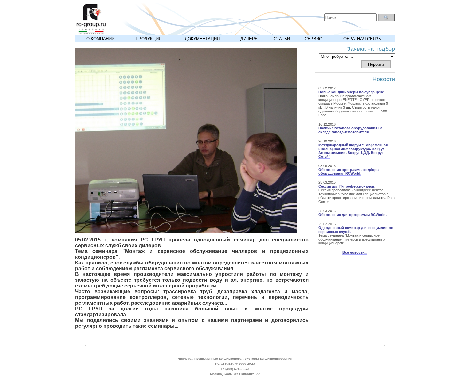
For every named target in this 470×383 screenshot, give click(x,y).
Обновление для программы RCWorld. (352, 215)
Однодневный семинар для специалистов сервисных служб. (355, 230)
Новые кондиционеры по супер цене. (351, 92)
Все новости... (354, 252)
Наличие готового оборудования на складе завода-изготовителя (350, 130)
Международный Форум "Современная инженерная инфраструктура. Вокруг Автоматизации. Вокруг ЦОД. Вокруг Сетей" (353, 150)
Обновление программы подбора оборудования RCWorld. (348, 171)
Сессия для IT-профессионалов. (346, 186)
